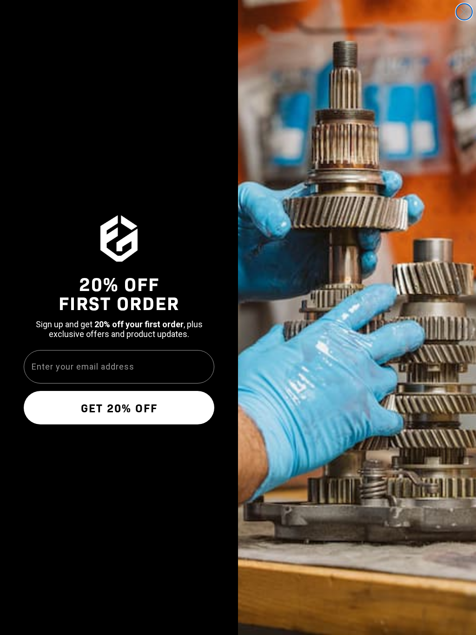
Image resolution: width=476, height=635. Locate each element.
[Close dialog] (464, 12)
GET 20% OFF (119, 407)
